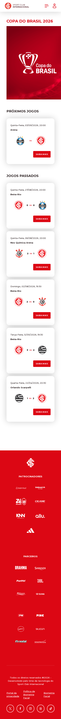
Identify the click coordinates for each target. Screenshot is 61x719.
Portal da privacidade (13, 694)
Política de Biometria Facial (29, 694)
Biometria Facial (49, 694)
